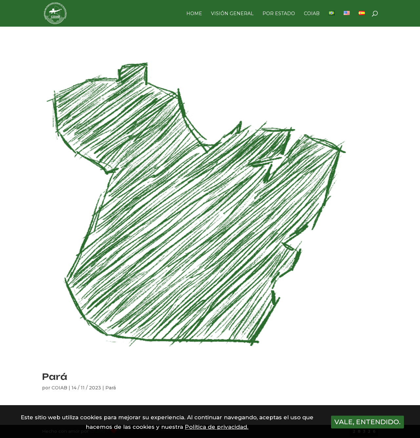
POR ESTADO (278, 13)
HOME (194, 13)
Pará (54, 376)
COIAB (312, 13)
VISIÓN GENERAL (232, 13)
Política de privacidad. (216, 427)
